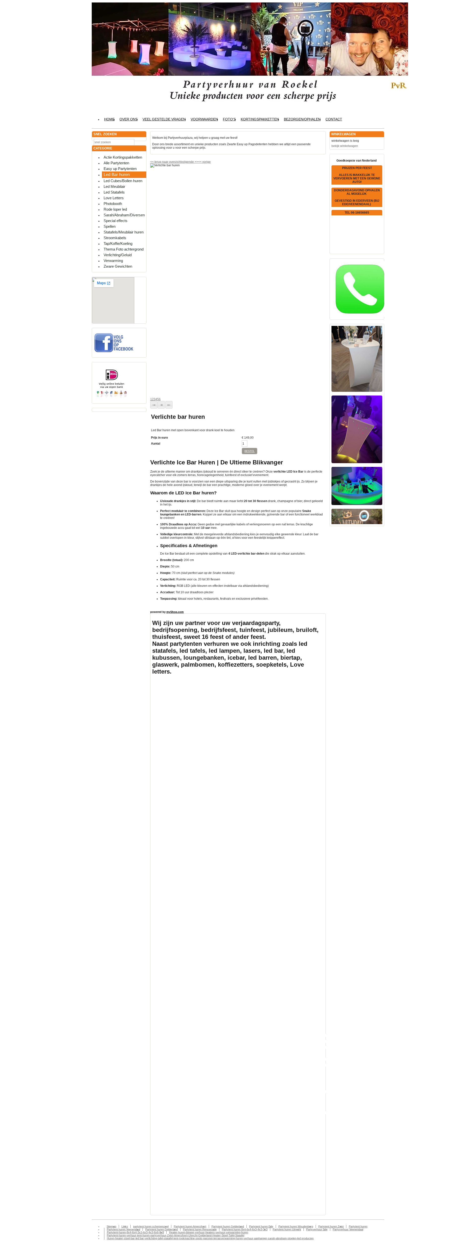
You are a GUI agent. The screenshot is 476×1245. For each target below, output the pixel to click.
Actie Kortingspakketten (123, 157)
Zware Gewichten (118, 266)
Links (124, 1226)
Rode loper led (115, 209)
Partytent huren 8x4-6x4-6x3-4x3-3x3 (245, 1229)
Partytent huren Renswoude (200, 1229)
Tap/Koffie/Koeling (118, 243)
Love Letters (114, 198)
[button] (153, 405)
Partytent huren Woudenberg (295, 1226)
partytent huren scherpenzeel (151, 1226)
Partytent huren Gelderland (227, 1226)
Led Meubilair (114, 186)
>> (196, 162)
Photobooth (113, 203)
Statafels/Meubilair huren (124, 232)
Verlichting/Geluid (118, 255)
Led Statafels (114, 192)
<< (200, 162)
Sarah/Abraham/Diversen (124, 215)
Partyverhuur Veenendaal (348, 1229)
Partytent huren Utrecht (287, 1229)
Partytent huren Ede (261, 1226)
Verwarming (113, 260)
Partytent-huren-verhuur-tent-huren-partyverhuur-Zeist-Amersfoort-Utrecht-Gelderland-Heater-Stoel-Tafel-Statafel (175, 1235)
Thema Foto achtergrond (124, 249)
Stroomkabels (115, 238)
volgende (189, 162)
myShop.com (175, 611)
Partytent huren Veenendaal (123, 1229)
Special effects (115, 221)
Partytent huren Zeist (331, 1226)
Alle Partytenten (116, 163)
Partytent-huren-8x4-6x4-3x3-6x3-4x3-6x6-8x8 (135, 1232)
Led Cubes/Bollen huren (123, 181)
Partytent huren (358, 1226)
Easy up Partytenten (120, 169)
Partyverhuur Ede (316, 1229)
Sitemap (111, 1226)
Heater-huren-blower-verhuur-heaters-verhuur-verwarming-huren (208, 1232)
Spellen (110, 226)
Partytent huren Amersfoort (190, 1226)
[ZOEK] (142, 142)
